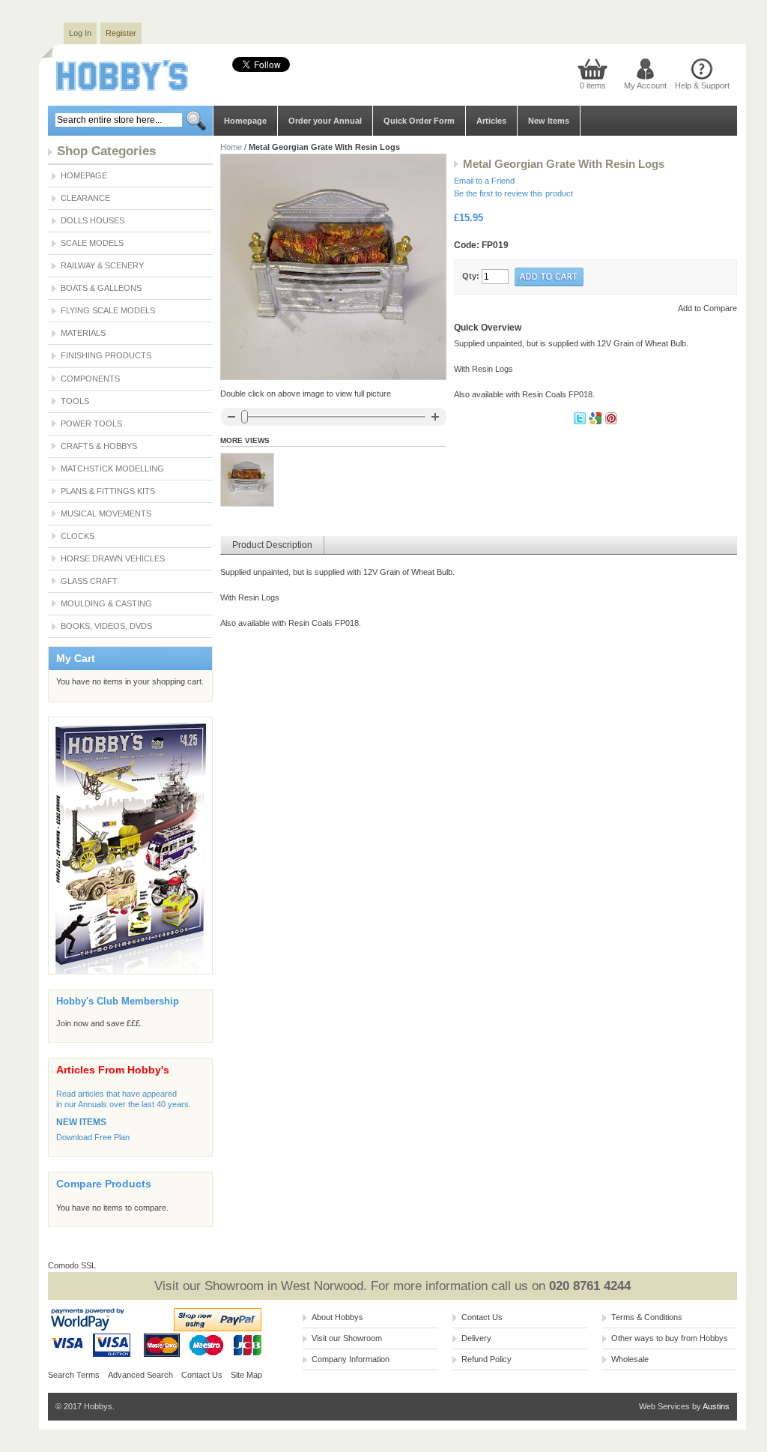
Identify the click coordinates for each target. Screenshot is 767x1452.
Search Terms (74, 1374)
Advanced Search (140, 1374)
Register (121, 32)
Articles (491, 120)
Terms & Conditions (646, 1317)
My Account (645, 85)
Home (231, 146)
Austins (716, 1406)
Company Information (350, 1359)
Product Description (272, 545)
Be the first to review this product (513, 193)
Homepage (245, 120)
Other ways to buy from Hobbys (669, 1338)
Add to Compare (707, 308)
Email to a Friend (484, 180)
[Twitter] (581, 421)
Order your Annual (325, 120)
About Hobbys (337, 1317)
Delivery (476, 1338)
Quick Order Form (419, 120)
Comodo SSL (72, 1265)
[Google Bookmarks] (596, 421)
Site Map (246, 1374)
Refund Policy (486, 1359)
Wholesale (630, 1359)
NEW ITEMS (81, 1122)
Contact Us (201, 1374)
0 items (593, 85)
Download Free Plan (93, 1137)
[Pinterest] (611, 421)
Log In (80, 32)
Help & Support (702, 85)
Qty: (470, 275)
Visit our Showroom (347, 1338)
